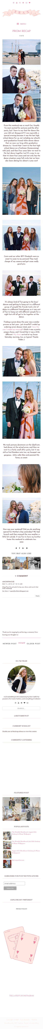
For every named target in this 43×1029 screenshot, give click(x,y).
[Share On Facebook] (19, 548)
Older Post (33, 644)
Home (21, 643)
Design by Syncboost (21, 1026)
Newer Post (10, 644)
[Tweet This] (16, 548)
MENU (23, 24)
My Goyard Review (18, 860)
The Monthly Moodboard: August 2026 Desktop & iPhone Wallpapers (24, 833)
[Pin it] (27, 548)
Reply (38, 596)
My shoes (17, 335)
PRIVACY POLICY (21, 909)
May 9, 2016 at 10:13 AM (12, 584)
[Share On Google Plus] (23, 548)
